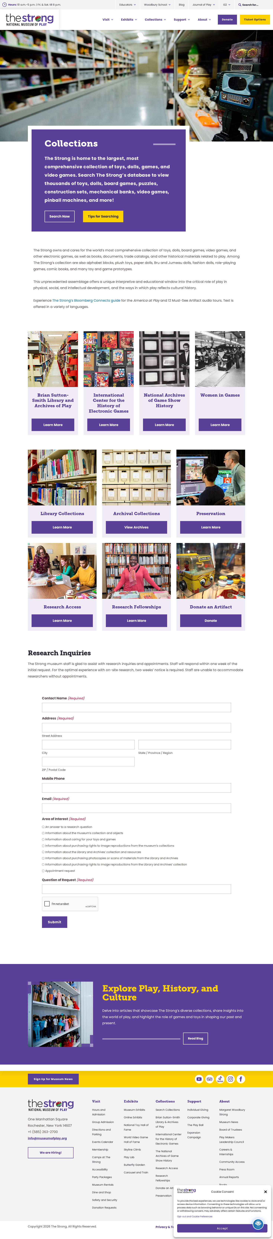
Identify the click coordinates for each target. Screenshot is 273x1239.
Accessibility (100, 1169)
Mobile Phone (53, 778)
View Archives (136, 527)
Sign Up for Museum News (53, 1079)
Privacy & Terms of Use (173, 1227)
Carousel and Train (136, 1172)
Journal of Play (202, 5)
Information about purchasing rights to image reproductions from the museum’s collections (109, 846)
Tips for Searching (103, 216)
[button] (265, 1192)
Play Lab (129, 1157)
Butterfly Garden (134, 1165)
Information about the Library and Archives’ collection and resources (93, 852)
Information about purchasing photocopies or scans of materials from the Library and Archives (111, 858)
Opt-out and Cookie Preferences (194, 1216)
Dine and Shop (101, 1192)
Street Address (52, 736)
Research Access (167, 1168)
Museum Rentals (102, 1185)
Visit (106, 19)
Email (55, 798)
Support (180, 19)
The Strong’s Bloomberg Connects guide (86, 300)
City (44, 753)
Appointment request (60, 871)
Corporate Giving (198, 1117)
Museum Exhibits (134, 1110)
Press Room (226, 1169)
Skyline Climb (132, 1149)
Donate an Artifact (167, 1188)
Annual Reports (229, 1177)
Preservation (164, 1196)
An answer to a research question (68, 827)
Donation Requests (104, 1207)
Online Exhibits (133, 1117)
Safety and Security (104, 1200)
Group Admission (103, 1122)
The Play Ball (195, 1125)
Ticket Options (255, 19)
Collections (153, 19)
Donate (227, 19)
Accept (222, 1228)
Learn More (53, 424)
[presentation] (70, 904)
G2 (225, 5)
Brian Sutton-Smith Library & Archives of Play (168, 1122)
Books (223, 1185)
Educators (125, 5)
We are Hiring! (51, 1152)
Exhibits (127, 19)
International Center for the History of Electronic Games (168, 1138)
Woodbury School (155, 5)
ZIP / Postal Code (54, 770)
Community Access (232, 1162)
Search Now (59, 216)
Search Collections (168, 1110)
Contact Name (63, 698)
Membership (100, 1149)
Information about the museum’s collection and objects (84, 833)
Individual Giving (197, 1110)
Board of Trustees (230, 1130)
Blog (181, 5)
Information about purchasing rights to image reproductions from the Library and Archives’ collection (116, 864)
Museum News (228, 1122)
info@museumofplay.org (47, 1138)
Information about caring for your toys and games (80, 839)
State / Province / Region (155, 753)
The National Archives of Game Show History (167, 1155)
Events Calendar (102, 1142)
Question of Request (67, 880)
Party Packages (102, 1177)
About (202, 19)
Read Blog (195, 1038)
